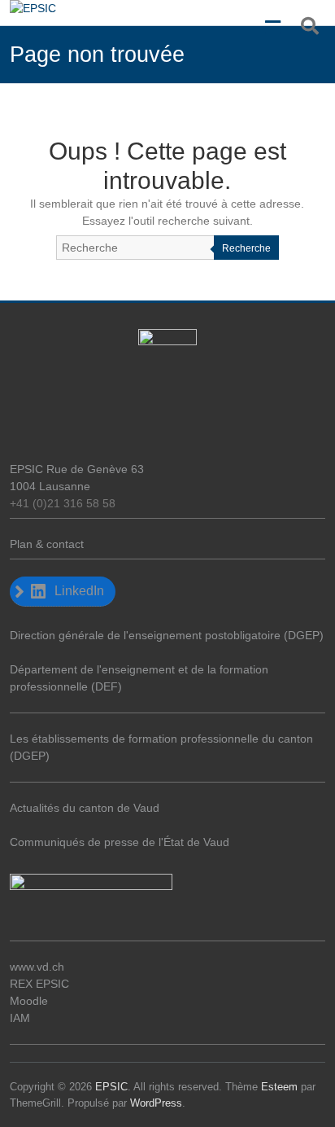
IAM (20, 1017)
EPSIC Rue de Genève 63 (77, 469)
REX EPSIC (39, 983)
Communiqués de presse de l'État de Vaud (119, 842)
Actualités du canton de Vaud (84, 807)
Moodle (29, 1000)
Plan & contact (47, 543)
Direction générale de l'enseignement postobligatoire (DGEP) (167, 635)
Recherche (246, 248)
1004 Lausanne (50, 486)
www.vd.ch (37, 966)
